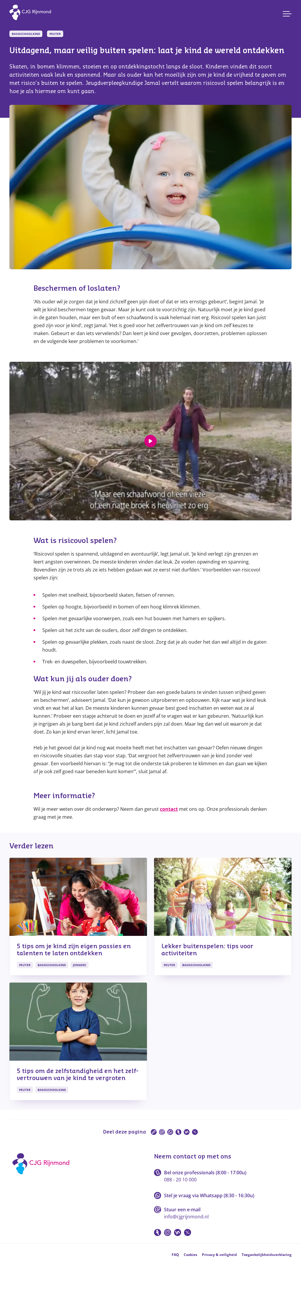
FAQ (175, 1254)
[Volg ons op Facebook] (157, 1232)
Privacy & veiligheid (219, 1254)
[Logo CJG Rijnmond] (42, 1176)
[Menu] (287, 13)
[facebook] (178, 1132)
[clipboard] (154, 1132)
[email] (162, 1132)
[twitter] (195, 1132)
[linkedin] (187, 1132)
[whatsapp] (170, 1132)
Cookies (190, 1254)
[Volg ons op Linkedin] (177, 1232)
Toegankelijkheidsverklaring (267, 1254)
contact (169, 809)
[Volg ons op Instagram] (167, 1232)
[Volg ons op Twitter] (187, 1232)
